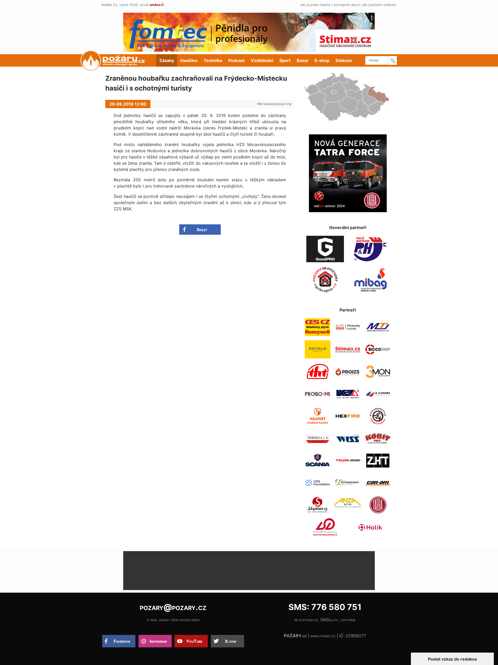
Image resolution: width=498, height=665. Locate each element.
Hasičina (188, 60)
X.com (230, 641)
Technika (213, 60)
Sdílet (202, 229)
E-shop (322, 60)
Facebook (122, 641)
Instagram (158, 641)
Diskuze (344, 60)
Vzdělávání (262, 60)
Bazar (302, 60)
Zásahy (166, 60)
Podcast (236, 60)
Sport (284, 60)
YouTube (194, 641)
